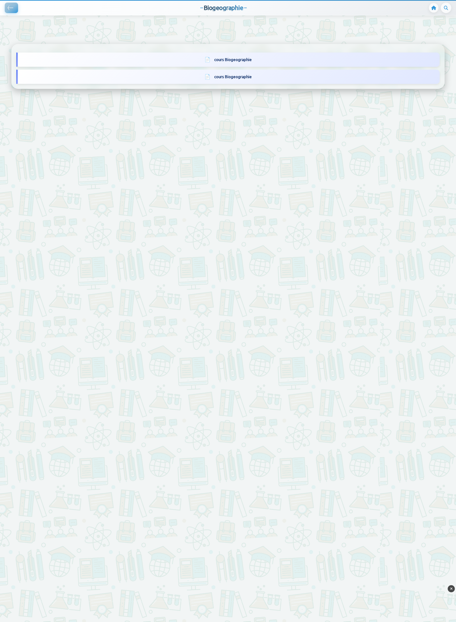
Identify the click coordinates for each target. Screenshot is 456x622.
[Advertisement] (86, 22)
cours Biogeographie (233, 59)
